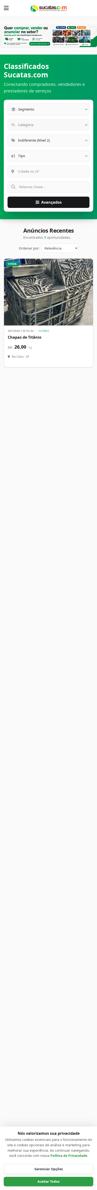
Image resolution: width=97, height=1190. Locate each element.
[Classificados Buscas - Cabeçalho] (48, 35)
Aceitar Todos (48, 1181)
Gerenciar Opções (48, 1169)
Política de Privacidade (68, 1155)
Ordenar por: (29, 248)
